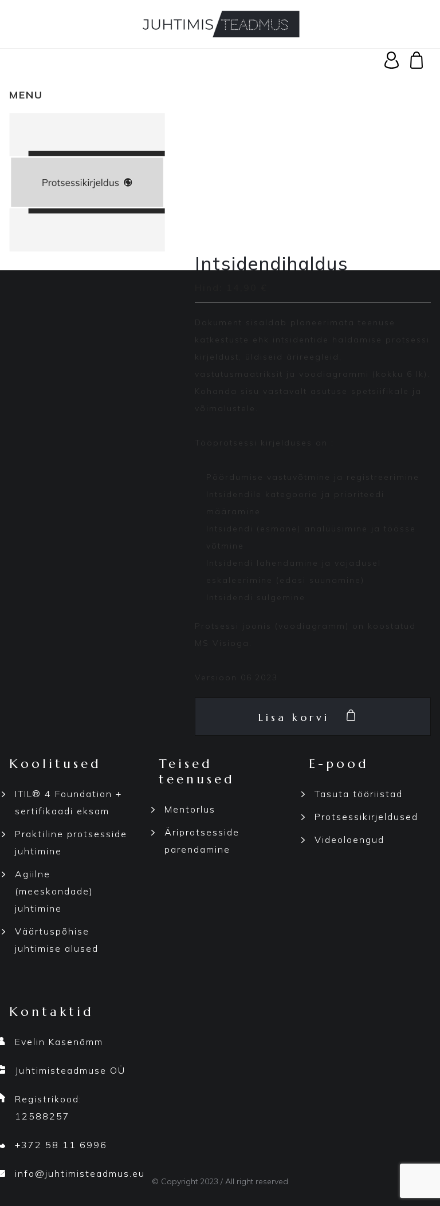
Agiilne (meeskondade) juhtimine (54, 891)
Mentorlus (189, 809)
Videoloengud (349, 839)
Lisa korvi (293, 717)
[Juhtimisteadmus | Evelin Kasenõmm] (220, 23)
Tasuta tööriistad (359, 793)
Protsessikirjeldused (366, 816)
